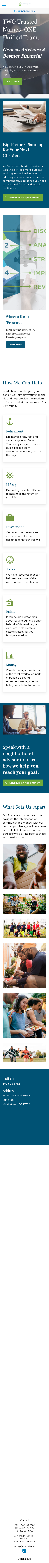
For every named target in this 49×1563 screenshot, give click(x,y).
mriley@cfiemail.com (24, 1546)
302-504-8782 (28, 1525)
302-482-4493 (28, 1528)
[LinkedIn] (24, 1551)
